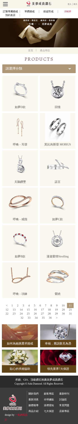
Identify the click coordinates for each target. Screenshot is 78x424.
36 (50, 317)
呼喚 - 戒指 (20, 219)
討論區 (63, 399)
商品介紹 (33, 411)
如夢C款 (57, 219)
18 (49, 309)
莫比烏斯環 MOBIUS (57, 144)
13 (14, 309)
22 (7, 313)
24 (21, 313)
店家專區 (64, 411)
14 (21, 309)
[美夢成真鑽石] (38, 5)
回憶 (58, 107)
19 (56, 309)
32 (22, 317)
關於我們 (33, 393)
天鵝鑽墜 (20, 181)
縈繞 (58, 293)
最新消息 (33, 399)
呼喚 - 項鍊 (20, 293)
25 (28, 313)
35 (43, 317)
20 (63, 309)
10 (63, 305)
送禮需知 (49, 405)
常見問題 (64, 405)
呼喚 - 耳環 (20, 144)
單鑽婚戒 (30, 11)
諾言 (58, 181)
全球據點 (49, 399)
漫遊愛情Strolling (58, 256)
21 (70, 309)
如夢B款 (20, 256)
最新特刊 (64, 393)
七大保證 (49, 411)
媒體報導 (33, 405)
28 (49, 313)
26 (35, 313)
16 (35, 309)
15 (28, 309)
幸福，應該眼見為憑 (58, 343)
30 (63, 313)
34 (36, 317)
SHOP (67, 11)
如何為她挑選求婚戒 (20, 343)
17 (42, 309)
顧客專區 (49, 393)
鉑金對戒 (48, 11)
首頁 (30, 50)
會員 (75, 4)
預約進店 (10, 15)
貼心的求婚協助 (20, 368)
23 (14, 313)
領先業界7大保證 (58, 368)
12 (7, 309)
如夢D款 (20, 107)
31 (70, 313)
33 (29, 317)
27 (42, 313)
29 (56, 313)
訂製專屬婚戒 (10, 11)
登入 (69, 4)
